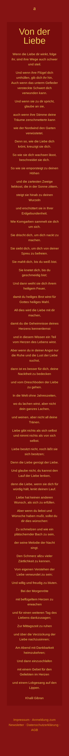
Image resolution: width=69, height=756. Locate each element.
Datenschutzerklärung (42, 725)
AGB (34, 730)
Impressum (21, 719)
